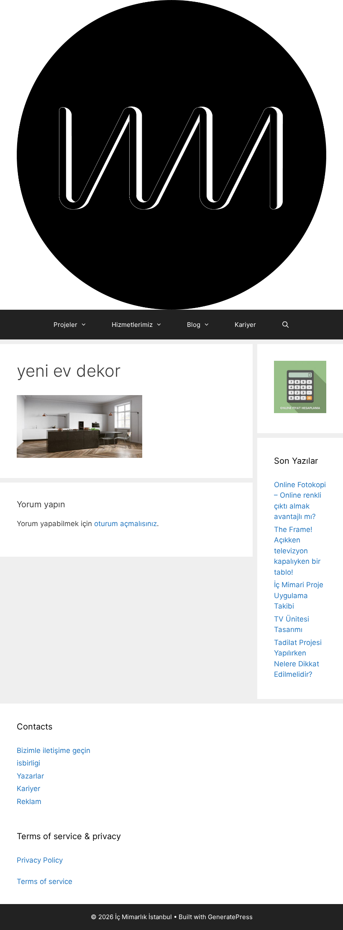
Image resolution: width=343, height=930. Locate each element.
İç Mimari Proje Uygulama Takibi (298, 595)
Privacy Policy (40, 860)
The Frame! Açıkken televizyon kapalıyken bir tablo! (297, 550)
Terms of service (44, 881)
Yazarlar (30, 776)
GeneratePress (230, 917)
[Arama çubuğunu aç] (285, 324)
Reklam (29, 801)
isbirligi (28, 763)
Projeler (65, 325)
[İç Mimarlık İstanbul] (171, 154)
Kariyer (245, 325)
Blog (193, 325)
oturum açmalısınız (125, 523)
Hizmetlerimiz (132, 325)
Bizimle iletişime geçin (53, 750)
